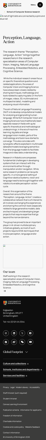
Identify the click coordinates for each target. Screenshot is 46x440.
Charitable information (12, 421)
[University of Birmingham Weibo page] (14, 342)
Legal (12, 387)
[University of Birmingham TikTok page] (6, 342)
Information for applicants (30, 410)
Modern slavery (22, 387)
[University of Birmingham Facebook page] (30, 333)
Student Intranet (10, 398)
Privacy (6, 387)
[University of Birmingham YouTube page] (30, 342)
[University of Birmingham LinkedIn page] (14, 333)
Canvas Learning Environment (15, 404)
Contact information (11, 432)
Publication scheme (11, 410)
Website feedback (32, 427)
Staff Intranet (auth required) (15, 393)
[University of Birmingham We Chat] (22, 342)
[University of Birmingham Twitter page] (22, 333)
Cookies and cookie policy (13, 427)
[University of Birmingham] (12, 5)
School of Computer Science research (23, 12)
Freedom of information (12, 415)
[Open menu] (40, 5)
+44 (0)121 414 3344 (16, 321)
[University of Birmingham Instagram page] (6, 333)
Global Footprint (13, 352)
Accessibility (35, 387)
